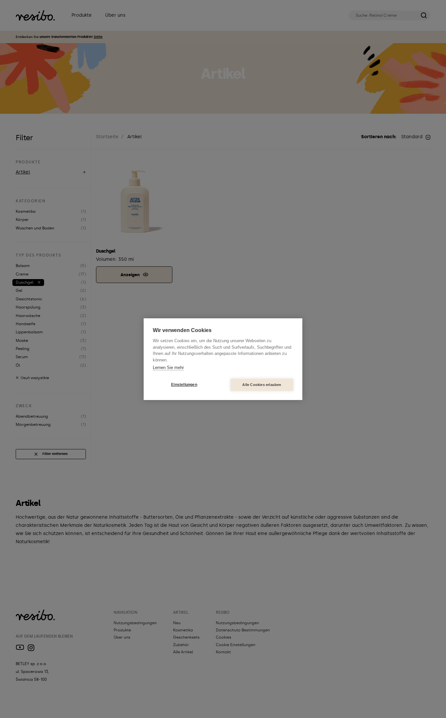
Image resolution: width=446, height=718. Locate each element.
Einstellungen (184, 384)
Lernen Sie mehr (168, 367)
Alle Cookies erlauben (261, 385)
